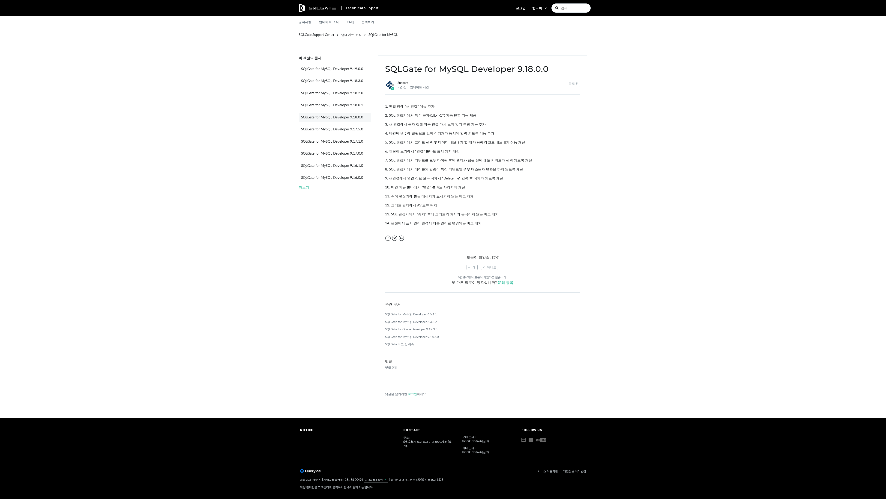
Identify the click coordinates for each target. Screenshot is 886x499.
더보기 (304, 187)
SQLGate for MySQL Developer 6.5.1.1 (411, 314)
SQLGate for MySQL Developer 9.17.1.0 (332, 141)
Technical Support (362, 8)
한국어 (537, 8)
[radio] (472, 267)
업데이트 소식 (329, 22)
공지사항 (305, 22)
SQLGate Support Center (316, 35)
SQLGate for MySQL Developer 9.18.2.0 (332, 93)
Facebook (388, 238)
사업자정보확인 (374, 479)
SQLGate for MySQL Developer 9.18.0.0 (332, 117)
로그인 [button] (521, 8)
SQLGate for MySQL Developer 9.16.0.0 (332, 177)
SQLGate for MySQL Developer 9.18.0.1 (332, 105)
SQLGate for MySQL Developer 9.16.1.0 (332, 165)
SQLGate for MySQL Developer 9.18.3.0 (332, 81)
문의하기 (368, 22)
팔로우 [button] (573, 83)
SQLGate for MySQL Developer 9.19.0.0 (332, 69)
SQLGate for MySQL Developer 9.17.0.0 (332, 153)
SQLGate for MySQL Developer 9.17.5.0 (332, 129)
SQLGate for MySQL (383, 35)
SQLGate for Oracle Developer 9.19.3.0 (411, 329)
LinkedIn (401, 238)
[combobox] (571, 8)
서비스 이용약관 (548, 471)
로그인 (412, 394)
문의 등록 (505, 283)
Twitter (395, 238)
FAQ (350, 22)
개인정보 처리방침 (574, 471)
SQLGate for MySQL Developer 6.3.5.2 (411, 322)
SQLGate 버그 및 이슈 (399, 344)
